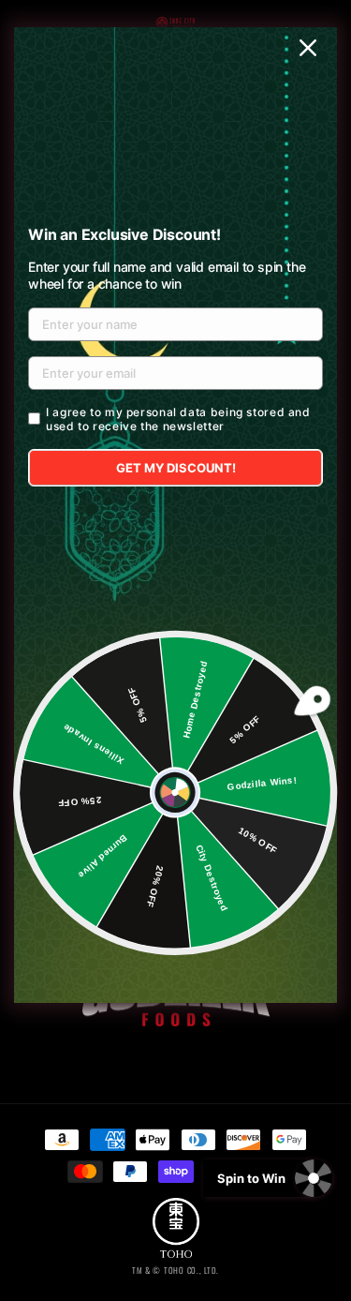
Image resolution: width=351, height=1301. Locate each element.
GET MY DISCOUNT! (176, 467)
